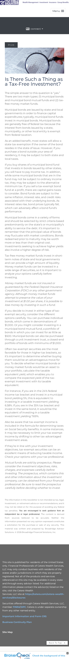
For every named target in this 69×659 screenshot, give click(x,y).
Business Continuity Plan (17, 622)
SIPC (23, 607)
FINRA (16, 607)
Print (11, 44)
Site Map (7, 632)
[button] (58, 11)
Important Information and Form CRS (24, 616)
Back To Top (55, 643)
